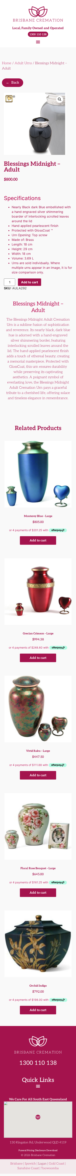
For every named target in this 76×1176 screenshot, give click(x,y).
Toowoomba (50, 1168)
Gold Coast (56, 1164)
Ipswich (30, 1164)
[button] (38, 42)
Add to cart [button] (38, 540)
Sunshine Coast (28, 1168)
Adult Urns (23, 63)
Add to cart (29, 282)
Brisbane (16, 1164)
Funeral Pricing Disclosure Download (38, 1150)
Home (6, 63)
